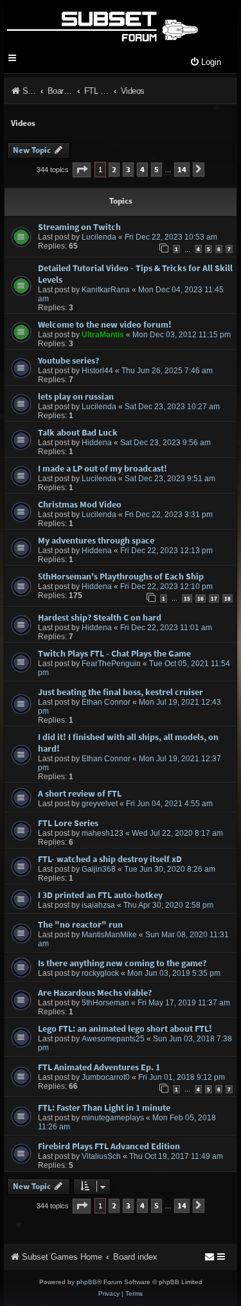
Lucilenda (99, 237)
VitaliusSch (101, 1156)
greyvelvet (100, 803)
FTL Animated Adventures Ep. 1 (99, 1067)
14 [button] (181, 169)
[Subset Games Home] (102, 24)
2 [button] (114, 169)
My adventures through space (96, 540)
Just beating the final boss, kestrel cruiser (120, 692)
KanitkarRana (106, 289)
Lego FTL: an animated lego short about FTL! (125, 1028)
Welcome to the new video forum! (105, 324)
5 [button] (156, 169)
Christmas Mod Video (79, 504)
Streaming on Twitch (79, 227)
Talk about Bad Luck (78, 432)
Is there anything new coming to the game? (122, 963)
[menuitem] (205, 62)
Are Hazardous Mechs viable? (95, 992)
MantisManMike (109, 934)
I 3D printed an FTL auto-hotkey (100, 895)
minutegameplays (113, 1117)
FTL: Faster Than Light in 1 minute (104, 1107)
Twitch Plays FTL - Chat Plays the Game (114, 653)
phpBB (86, 1281)
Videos (23, 123)
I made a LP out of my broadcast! (102, 468)
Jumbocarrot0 (106, 1077)
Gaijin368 (99, 869)
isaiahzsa (98, 905)
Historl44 (97, 370)
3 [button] (128, 169)
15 (187, 598)
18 (227, 598)
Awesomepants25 (113, 1038)
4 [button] (142, 169)
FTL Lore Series (68, 823)
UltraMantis (103, 334)
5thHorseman (105, 1002)
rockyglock (100, 973)
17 (214, 598)
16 (200, 598)
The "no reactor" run (80, 924)
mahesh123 (102, 833)
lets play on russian (76, 396)
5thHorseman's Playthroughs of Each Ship (121, 576)
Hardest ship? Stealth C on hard (99, 617)
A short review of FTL (79, 793)
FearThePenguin (111, 663)
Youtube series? (68, 360)
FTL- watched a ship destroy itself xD (110, 859)
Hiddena (97, 442)
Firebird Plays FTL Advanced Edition (109, 1146)
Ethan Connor (106, 702)
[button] (81, 170)
